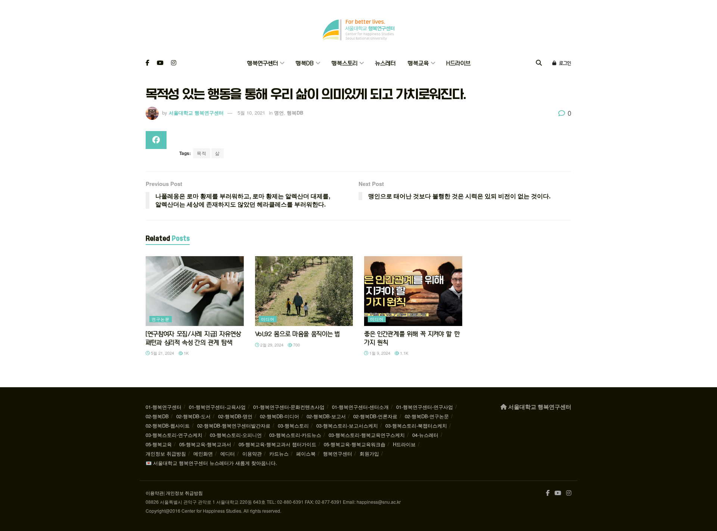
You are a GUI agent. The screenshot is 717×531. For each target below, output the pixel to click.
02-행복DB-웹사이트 (168, 425)
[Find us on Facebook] (147, 63)
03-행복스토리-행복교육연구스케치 (367, 434)
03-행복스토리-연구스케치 (174, 434)
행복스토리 (344, 63)
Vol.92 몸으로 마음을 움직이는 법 (297, 334)
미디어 (267, 319)
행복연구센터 (262, 63)
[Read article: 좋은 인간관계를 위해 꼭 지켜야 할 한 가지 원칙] (413, 291)
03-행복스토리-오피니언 (236, 434)
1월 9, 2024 (379, 353)
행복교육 (418, 63)
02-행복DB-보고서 (326, 416)
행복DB (304, 63)
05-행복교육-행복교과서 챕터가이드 (277, 444)
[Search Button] (539, 63)
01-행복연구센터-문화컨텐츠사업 (289, 406)
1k (186, 353)
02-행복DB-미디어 (279, 416)
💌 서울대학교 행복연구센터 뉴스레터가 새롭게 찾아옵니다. (211, 462)
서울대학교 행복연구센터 (196, 112)
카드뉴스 (279, 453)
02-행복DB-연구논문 (427, 416)
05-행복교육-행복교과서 (205, 444)
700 (296, 345)
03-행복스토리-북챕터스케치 (416, 425)
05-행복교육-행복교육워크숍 (354, 444)
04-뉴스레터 (425, 434)
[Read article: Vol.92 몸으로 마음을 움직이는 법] (304, 291)
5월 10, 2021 (251, 112)
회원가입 (369, 453)
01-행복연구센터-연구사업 (424, 406)
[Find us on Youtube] (160, 63)
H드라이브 (458, 63)
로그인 (564, 63)
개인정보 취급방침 (166, 453)
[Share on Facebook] (156, 140)
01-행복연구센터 (163, 406)
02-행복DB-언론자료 (375, 416)
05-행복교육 (159, 444)
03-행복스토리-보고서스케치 (347, 425)
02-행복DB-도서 (193, 416)
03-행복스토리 (293, 425)
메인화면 (203, 453)
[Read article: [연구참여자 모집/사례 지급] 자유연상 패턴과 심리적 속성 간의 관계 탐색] (195, 291)
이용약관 (252, 453)
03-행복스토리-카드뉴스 (295, 434)
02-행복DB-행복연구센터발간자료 (233, 425)
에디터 (227, 453)
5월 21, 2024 (162, 353)
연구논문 (161, 319)
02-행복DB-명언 (235, 416)
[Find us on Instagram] (173, 63)
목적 (202, 153)
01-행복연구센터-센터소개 (360, 406)
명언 (279, 112)
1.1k (403, 353)
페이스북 (306, 453)
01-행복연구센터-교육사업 (217, 406)
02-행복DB (157, 416)
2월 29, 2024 (271, 345)
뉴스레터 (385, 63)
